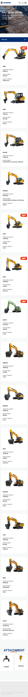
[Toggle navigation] (25, 3)
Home (3, 8)
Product (8, 8)
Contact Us (3, 694)
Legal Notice (8, 694)
